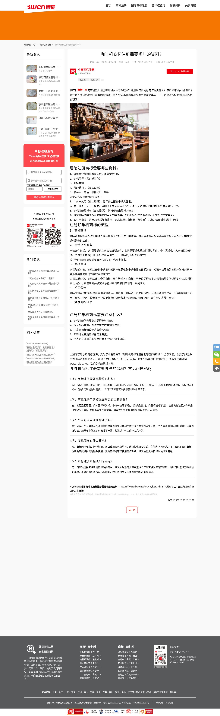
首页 (34, 44)
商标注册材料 (45, 44)
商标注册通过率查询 (44, 197)
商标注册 (82, 90)
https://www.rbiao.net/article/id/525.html (142, 486)
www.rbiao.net (79, 363)
